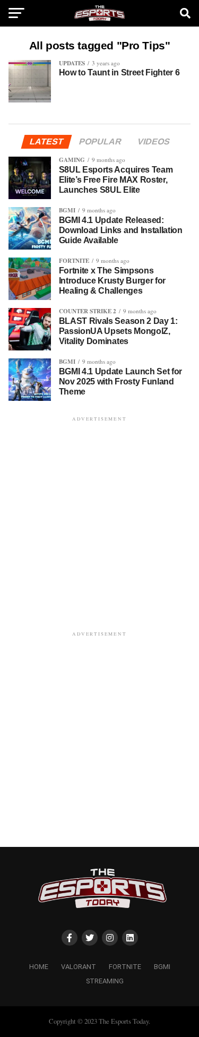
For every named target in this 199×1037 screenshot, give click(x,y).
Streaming (105, 981)
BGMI (162, 967)
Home (38, 967)
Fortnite (125, 967)
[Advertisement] (99, 523)
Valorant (78, 967)
